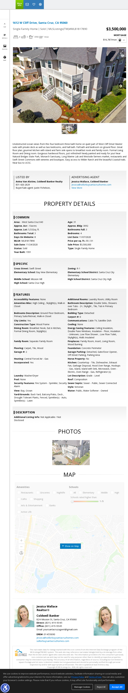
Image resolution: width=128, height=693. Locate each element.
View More (76, 187)
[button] (5, 688)
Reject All (101, 686)
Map (4, 60)
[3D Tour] (41, 4)
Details (4, 38)
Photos (4, 49)
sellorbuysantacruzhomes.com (53, 640)
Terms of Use (95, 676)
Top (4, 27)
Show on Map (71, 546)
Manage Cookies (82, 686)
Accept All (117, 686)
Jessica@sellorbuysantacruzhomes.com (91, 184)
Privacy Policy (77, 676)
